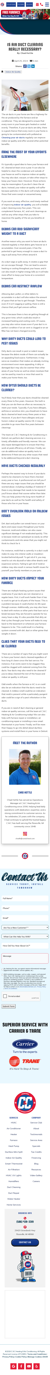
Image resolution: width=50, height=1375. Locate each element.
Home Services (14, 1204)
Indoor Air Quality (13, 72)
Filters (21, 4)
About (36, 1128)
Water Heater (13, 1199)
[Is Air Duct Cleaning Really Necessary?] (25, 95)
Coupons (11, 4)
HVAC (14, 1122)
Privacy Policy (41, 987)
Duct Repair (13, 1193)
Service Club (36, 1122)
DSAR (45, 1357)
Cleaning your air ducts (13, 137)
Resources (36, 1169)
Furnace (13, 1140)
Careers (36, 1181)
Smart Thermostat (13, 1163)
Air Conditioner (14, 1128)
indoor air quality (22, 204)
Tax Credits (36, 1152)
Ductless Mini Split (14, 1152)
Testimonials (36, 1134)
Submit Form (8, 1006)
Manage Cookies (35, 1357)
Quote (29, 4)
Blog (36, 1163)
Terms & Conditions (10, 988)
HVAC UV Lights (14, 1175)
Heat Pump (13, 1146)
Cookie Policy (21, 1357)
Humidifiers (13, 1181)
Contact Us (25, 1242)
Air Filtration (14, 1169)
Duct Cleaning (13, 1187)
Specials (36, 1146)
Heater (14, 1134)
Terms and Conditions (36, 1354)
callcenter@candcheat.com (27, 987)
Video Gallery (36, 1175)
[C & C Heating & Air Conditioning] (2, 4)
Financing (36, 1158)
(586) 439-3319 (25, 1221)
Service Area (36, 1140)
